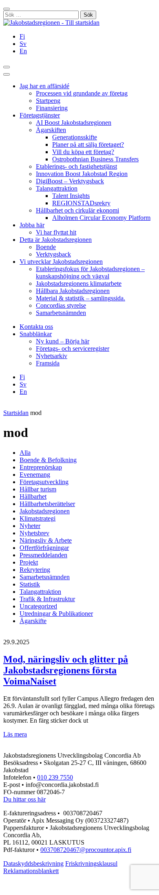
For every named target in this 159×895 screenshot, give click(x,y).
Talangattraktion (56, 188)
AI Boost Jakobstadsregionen (73, 122)
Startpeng (48, 100)
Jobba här (32, 225)
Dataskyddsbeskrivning (33, 863)
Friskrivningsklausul (91, 863)
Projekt (29, 562)
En (23, 51)
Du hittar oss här (24, 799)
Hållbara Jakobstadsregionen (73, 290)
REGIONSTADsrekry (81, 203)
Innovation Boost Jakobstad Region (82, 173)
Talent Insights (71, 195)
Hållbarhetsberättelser (47, 503)
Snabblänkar (36, 333)
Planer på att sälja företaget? (88, 144)
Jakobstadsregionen (45, 511)
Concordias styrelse (61, 305)
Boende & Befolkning (48, 459)
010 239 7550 (55, 777)
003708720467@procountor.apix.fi (85, 849)
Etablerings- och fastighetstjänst (76, 166)
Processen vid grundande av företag (82, 93)
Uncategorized (38, 606)
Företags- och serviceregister (72, 348)
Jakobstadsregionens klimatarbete (78, 283)
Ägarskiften (51, 129)
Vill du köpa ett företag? (83, 151)
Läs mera (15, 734)
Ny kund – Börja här (62, 341)
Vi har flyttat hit (56, 232)
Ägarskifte (33, 620)
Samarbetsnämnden (61, 312)
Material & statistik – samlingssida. (80, 298)
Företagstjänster (40, 115)
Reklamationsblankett (31, 870)
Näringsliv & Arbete (46, 540)
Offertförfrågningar (44, 547)
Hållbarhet (33, 496)
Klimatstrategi (37, 518)
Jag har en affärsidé (44, 86)
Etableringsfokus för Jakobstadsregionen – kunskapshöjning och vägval (90, 272)
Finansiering (52, 107)
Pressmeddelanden (43, 555)
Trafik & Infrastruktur (47, 598)
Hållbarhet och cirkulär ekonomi (77, 210)
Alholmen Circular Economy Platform (101, 217)
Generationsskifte (74, 137)
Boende (46, 246)
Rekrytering (35, 569)
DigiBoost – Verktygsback (70, 181)
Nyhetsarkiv (51, 355)
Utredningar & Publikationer (56, 613)
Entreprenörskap (41, 467)
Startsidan (16, 412)
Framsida (48, 363)
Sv (23, 43)
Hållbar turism (38, 489)
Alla (25, 452)
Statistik (30, 584)
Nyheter (30, 525)
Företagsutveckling (44, 481)
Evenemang (35, 474)
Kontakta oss (36, 326)
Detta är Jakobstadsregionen (56, 239)
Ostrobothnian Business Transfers (95, 159)
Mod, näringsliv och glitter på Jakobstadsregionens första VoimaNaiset (65, 670)
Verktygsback (53, 254)
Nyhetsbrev (34, 533)
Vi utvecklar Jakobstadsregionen (61, 261)
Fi (22, 36)
